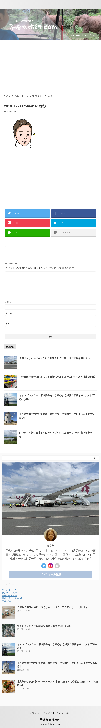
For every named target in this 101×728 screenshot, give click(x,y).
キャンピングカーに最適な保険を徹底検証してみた (44, 625)
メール (8, 313)
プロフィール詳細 (50, 574)
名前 (8, 302)
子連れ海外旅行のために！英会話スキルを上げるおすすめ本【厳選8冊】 (57, 376)
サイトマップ (34, 713)
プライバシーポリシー (63, 713)
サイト (8, 324)
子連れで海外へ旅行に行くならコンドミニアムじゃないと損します (52, 607)
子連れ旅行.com (50, 719)
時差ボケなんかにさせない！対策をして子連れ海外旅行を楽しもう (54, 358)
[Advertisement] (50, 68)
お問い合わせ (47, 713)
